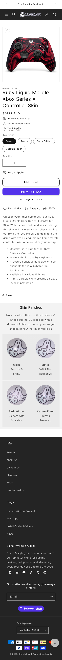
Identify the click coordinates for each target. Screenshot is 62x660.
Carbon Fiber (14, 148)
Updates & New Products (21, 511)
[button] (6, 14)
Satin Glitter (44, 141)
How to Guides (15, 490)
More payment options (31, 199)
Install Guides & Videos (20, 526)
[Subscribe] (51, 597)
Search (11, 452)
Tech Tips (12, 518)
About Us (12, 459)
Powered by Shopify (42, 654)
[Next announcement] (56, 4)
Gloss (9, 141)
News (10, 533)
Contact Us (13, 467)
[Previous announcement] (6, 4)
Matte (24, 141)
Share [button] (9, 295)
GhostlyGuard (25, 654)
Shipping (12, 475)
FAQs (10, 482)
